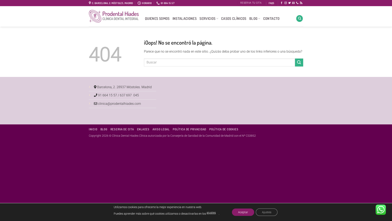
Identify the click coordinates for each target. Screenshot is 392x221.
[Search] (299, 18)
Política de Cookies (223, 129)
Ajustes (266, 212)
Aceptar (243, 212)
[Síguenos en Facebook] (281, 3)
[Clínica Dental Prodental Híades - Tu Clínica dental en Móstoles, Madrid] (114, 16)
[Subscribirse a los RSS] (301, 3)
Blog (253, 18)
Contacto (271, 18)
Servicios (207, 18)
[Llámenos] (297, 3)
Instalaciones (185, 18)
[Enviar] (299, 63)
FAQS (271, 3)
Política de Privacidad (189, 129)
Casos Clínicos (233, 18)
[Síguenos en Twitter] (289, 3)
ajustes (211, 212)
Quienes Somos (157, 18)
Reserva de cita (122, 129)
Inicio (93, 129)
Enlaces (143, 129)
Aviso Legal (161, 129)
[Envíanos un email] (293, 3)
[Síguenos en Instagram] (285, 3)
